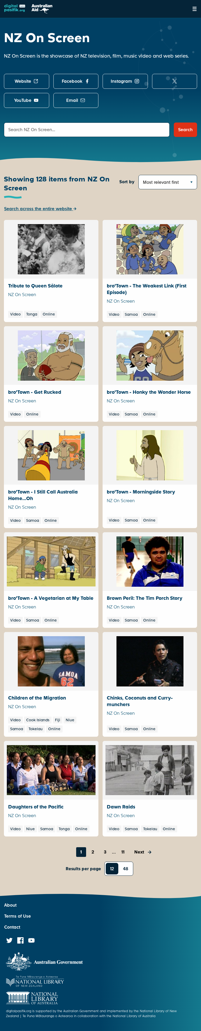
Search (185, 129)
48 (125, 869)
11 (123, 852)
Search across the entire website (38, 209)
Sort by (126, 182)
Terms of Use (17, 916)
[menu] (194, 9)
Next (139, 852)
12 (112, 869)
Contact (12, 927)
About (10, 905)
